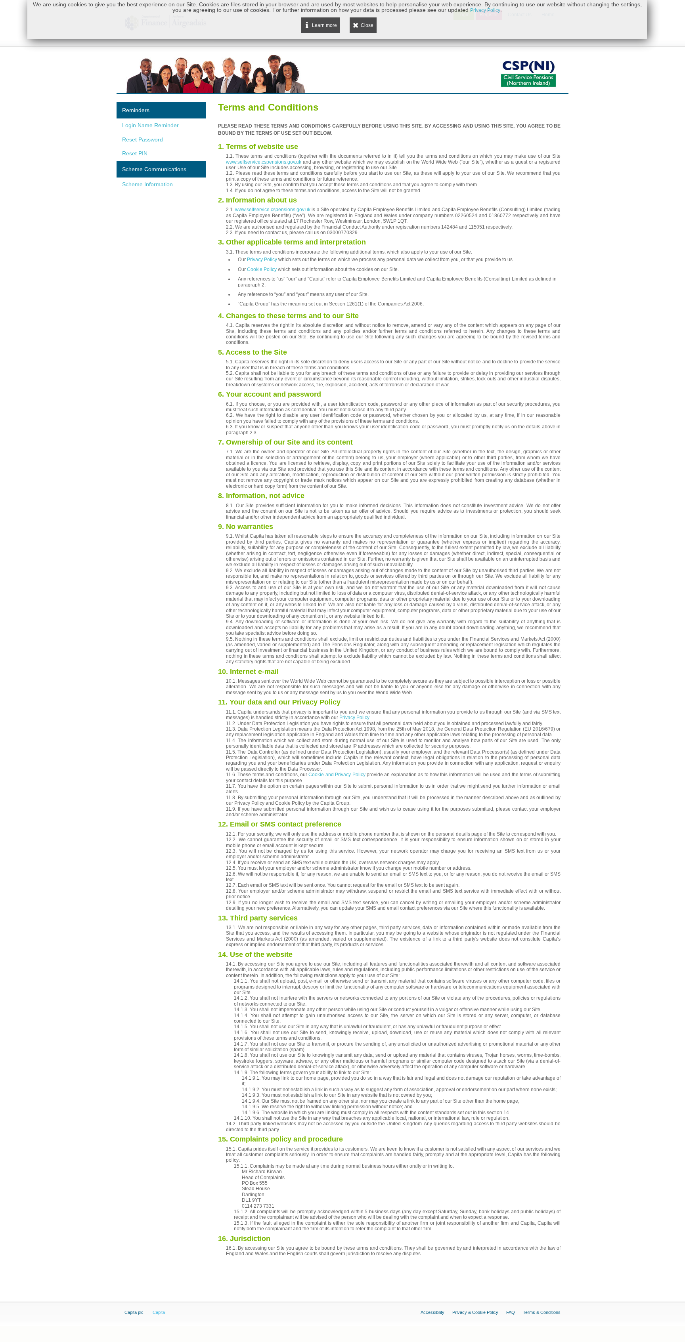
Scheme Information (147, 184)
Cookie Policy (262, 269)
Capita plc (134, 1312)
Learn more (324, 25)
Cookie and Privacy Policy (336, 774)
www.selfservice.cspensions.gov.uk (263, 162)
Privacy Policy (262, 259)
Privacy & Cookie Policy (475, 1312)
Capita (159, 1312)
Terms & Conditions (542, 1312)
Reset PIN (134, 153)
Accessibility (432, 1312)
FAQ (510, 1312)
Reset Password (142, 139)
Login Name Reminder (150, 125)
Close (367, 25)
